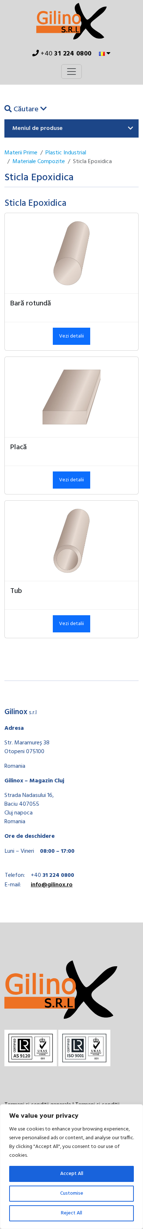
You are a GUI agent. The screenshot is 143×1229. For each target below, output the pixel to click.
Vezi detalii (71, 336)
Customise (71, 1193)
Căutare (26, 109)
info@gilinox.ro (52, 885)
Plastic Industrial (65, 153)
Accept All (71, 1174)
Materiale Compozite (38, 161)
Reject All (71, 1213)
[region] (71, 1166)
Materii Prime (20, 153)
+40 (65, 54)
